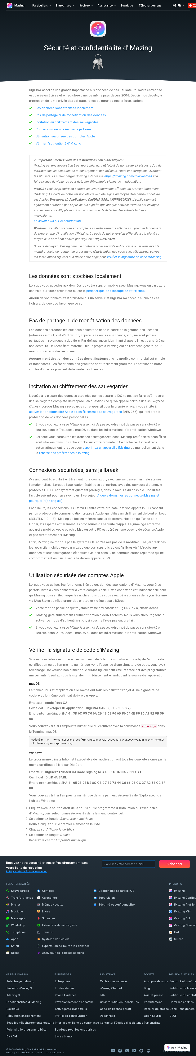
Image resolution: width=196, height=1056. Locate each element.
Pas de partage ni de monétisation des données (71, 115)
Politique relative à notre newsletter (26, 871)
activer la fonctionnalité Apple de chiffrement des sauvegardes (75, 412)
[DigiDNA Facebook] (120, 1050)
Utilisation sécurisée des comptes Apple (65, 136)
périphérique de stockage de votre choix (115, 291)
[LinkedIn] (134, 1050)
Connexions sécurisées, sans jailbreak (63, 129)
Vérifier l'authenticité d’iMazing (58, 143)
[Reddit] (141, 1050)
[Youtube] (113, 1050)
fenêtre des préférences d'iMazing (64, 453)
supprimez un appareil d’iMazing (106, 447)
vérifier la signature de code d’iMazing (134, 257)
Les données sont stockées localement (64, 108)
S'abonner (175, 864)
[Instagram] (127, 1050)
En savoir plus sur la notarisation (57, 221)
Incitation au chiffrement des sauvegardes (67, 122)
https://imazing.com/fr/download (128, 176)
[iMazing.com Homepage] (15, 5)
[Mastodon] (148, 1050)
